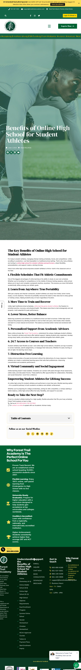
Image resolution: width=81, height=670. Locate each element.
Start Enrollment (58, 4)
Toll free (9, 549)
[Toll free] (3, 549)
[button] (5, 15)
